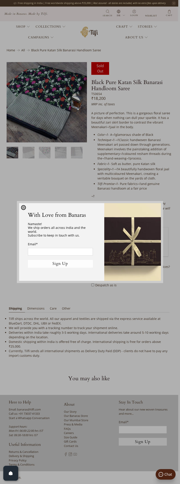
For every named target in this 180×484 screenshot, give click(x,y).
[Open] (10, 473)
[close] (23, 207)
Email (33, 244)
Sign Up (60, 263)
